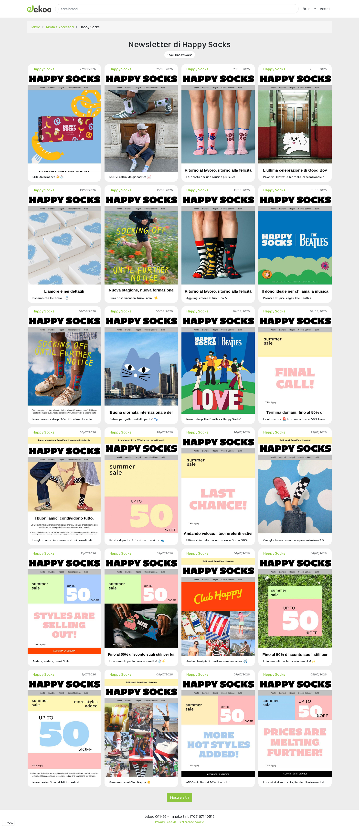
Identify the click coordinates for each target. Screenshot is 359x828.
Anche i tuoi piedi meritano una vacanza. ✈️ (216, 661)
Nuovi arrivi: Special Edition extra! (55, 782)
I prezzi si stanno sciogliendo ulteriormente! (293, 782)
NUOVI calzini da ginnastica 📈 (130, 177)
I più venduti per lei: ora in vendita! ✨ (289, 661)
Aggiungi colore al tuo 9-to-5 (206, 298)
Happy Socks (43, 69)
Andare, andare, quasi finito (51, 661)
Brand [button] (308, 8)
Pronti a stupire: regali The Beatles (287, 298)
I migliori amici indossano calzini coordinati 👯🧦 (64, 540)
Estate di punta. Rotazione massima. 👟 (137, 540)
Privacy (8, 822)
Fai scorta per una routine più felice (210, 177)
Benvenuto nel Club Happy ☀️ (129, 782)
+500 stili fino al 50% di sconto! (208, 782)
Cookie (172, 821)
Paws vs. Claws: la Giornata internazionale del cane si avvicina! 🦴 (295, 177)
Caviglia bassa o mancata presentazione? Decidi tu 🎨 (295, 540)
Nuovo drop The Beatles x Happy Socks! (213, 419)
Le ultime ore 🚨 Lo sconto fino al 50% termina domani (295, 419)
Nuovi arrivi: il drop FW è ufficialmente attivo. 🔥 (64, 419)
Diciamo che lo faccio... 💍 (50, 298)
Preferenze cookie (191, 821)
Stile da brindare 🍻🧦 (48, 177)
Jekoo (35, 27)
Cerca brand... (66, 16)
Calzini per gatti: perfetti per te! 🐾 (133, 419)
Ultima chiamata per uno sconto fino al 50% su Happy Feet (218, 540)
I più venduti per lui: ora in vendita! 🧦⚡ (137, 661)
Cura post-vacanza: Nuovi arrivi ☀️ (133, 298)
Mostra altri (179, 797)
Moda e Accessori (60, 27)
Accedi (325, 8)
